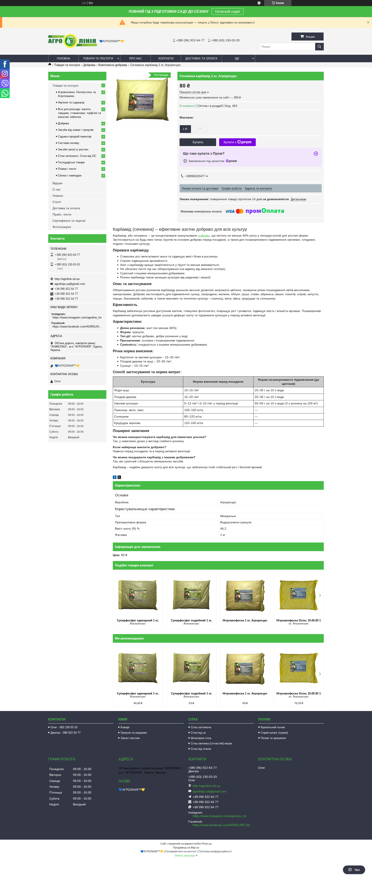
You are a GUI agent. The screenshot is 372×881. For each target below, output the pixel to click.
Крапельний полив (273, 727)
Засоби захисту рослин (73, 149)
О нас (57, 189)
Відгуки (57, 183)
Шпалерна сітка (201, 738)
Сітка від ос (198, 732)
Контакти (165, 58)
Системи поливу (68, 143)
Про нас (135, 58)
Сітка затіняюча (201, 727)
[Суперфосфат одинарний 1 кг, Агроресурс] (138, 595)
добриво (204, 235)
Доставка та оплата (201, 58)
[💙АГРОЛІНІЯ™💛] (72, 46)
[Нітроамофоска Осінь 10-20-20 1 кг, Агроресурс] (298, 595)
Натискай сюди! (227, 11)
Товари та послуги (98, 58)
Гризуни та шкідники (134, 732)
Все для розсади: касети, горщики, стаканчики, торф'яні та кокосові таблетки (79, 113)
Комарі (125, 727)
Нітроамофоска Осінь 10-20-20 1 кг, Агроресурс (298, 622)
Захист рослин (130, 738)
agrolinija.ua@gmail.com (69, 283)
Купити (198, 142)
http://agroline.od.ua (67, 279)
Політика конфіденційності (215, 851)
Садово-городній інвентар (74, 136)
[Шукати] (319, 46)
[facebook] (114, 478)
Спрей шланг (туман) (274, 732)
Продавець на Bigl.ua (186, 847)
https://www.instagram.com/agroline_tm (77, 317)
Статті (57, 202)
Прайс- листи (62, 214)
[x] (119, 478)
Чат (357, 870)
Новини (58, 195)
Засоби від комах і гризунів (75, 129)
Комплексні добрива (112, 65)
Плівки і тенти (67, 168)
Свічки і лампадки (69, 175)
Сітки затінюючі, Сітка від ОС (77, 155)
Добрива (89, 65)
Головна (63, 58)
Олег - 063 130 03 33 (64, 727)
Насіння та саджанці (71, 102)
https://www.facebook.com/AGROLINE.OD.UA (78, 326)
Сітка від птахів (201, 748)
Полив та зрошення (273, 738)
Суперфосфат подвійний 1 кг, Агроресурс (191, 622)
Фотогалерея (62, 227)
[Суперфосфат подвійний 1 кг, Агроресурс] (191, 595)
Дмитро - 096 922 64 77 (66, 732)
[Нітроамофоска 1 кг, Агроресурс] (245, 595)
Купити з (230, 142)
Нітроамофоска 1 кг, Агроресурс (245, 620)
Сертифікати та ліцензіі (69, 220)
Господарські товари (71, 162)
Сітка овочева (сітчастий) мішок (211, 743)
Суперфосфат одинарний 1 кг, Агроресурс (138, 622)
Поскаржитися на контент (181, 851)
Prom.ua (207, 843)
